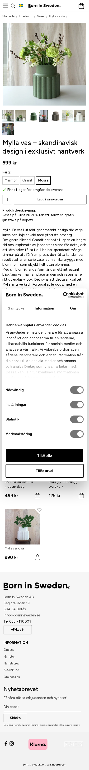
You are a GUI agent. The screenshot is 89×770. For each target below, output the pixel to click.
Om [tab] (73, 308)
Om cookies (12, 677)
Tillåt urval (44, 471)
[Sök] (15, 6)
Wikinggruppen (56, 764)
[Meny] (6, 6)
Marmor (11, 180)
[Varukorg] (82, 6)
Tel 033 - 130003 (17, 621)
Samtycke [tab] (16, 308)
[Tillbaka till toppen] (76, 760)
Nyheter (9, 656)
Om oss (9, 649)
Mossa (43, 180)
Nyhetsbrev (11, 663)
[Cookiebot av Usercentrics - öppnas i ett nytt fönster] (63, 295)
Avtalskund (11, 670)
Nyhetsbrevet (21, 689)
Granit (27, 180)
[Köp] (37, 496)
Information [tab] (44, 308)
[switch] (77, 404)
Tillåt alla (44, 455)
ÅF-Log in (17, 629)
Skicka (15, 718)
